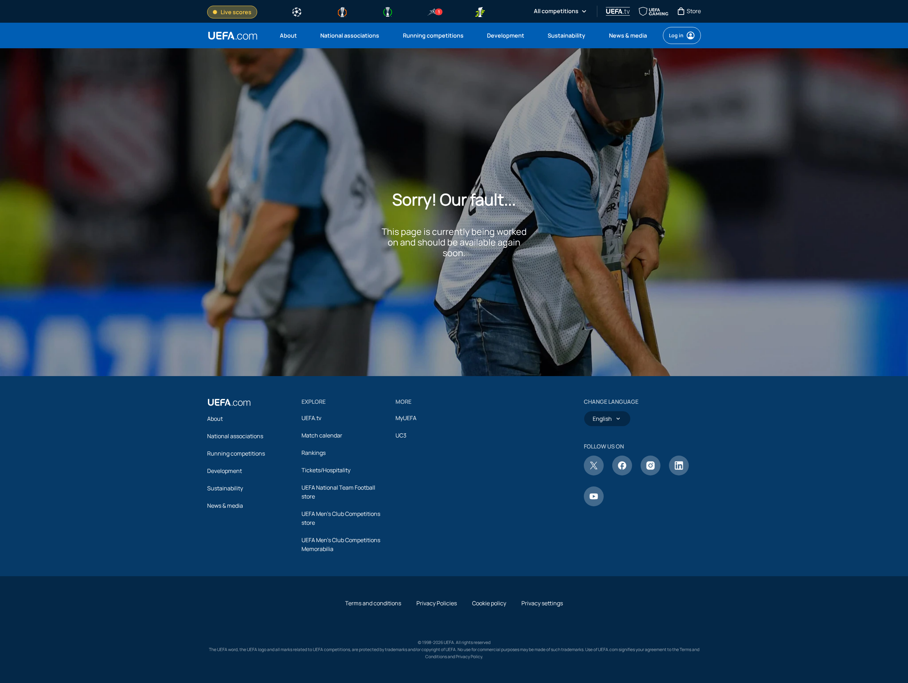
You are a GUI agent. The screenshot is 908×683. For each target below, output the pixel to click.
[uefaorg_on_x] (594, 473)
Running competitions (236, 453)
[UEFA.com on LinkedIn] (679, 473)
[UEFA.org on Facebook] (622, 473)
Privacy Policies (436, 603)
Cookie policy (489, 603)
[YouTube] (594, 504)
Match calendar (321, 435)
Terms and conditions (373, 603)
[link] (288, 35)
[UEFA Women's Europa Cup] (480, 11)
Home (232, 36)
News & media (225, 506)
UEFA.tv (311, 418)
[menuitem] (291, 35)
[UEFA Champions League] (297, 11)
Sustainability (225, 488)
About (215, 419)
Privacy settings (542, 603)
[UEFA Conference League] (387, 11)
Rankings (313, 453)
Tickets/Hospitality (325, 470)
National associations (235, 436)
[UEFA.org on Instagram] (650, 473)
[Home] (229, 402)
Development (224, 471)
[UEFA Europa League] (342, 11)
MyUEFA (405, 418)
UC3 (400, 435)
